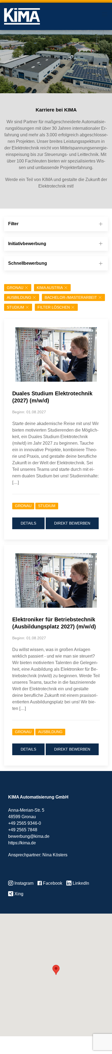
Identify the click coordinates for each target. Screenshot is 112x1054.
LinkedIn (80, 883)
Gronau (15, 288)
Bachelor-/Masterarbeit (71, 298)
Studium (15, 307)
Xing (18, 894)
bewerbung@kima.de (28, 836)
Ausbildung (19, 298)
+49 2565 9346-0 (24, 823)
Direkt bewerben (72, 523)
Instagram (23, 883)
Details (28, 523)
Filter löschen (54, 307)
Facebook (52, 883)
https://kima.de (22, 843)
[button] (56, 970)
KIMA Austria (50, 288)
